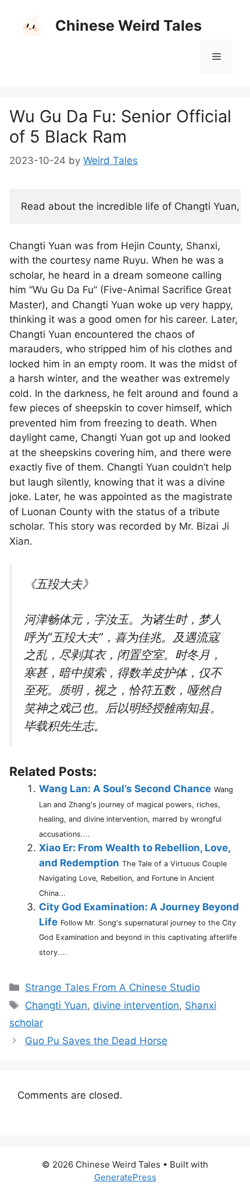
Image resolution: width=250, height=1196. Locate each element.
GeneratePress (125, 1177)
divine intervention (136, 1005)
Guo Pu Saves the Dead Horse (96, 1040)
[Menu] (217, 56)
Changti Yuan (56, 1005)
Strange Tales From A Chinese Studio (112, 987)
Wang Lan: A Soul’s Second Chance (125, 788)
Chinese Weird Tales (128, 25)
